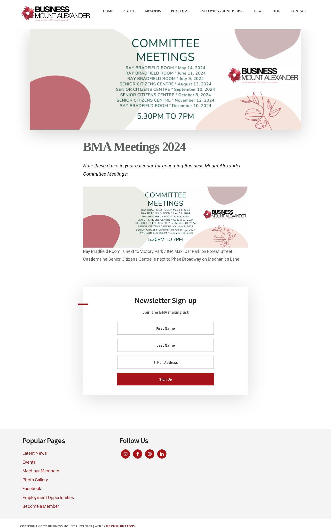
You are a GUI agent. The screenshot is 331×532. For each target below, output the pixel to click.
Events (29, 462)
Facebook (32, 488)
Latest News (35, 453)
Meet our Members (41, 470)
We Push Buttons (120, 526)
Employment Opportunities (48, 497)
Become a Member (41, 506)
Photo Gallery (35, 479)
